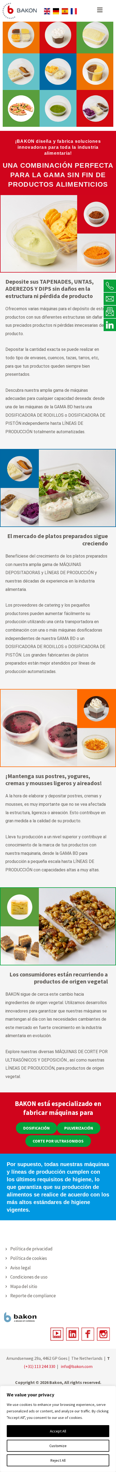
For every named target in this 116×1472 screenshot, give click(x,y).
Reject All (58, 1460)
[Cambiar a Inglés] (47, 11)
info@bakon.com (77, 1366)
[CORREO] (110, 298)
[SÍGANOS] (110, 324)
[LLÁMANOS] (110, 286)
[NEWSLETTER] (110, 311)
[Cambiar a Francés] (73, 11)
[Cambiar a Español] (64, 11)
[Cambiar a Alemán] (56, 11)
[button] (36, 1128)
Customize (58, 1445)
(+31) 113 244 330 (39, 1366)
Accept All (58, 1431)
